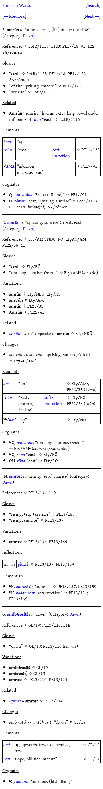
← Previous (14, 16)
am (8, 141)
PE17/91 (89, 166)
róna (21, 454)
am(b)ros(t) (17, 614)
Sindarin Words (16, 5)
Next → (92, 16)
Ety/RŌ (34, 266)
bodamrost (25, 593)
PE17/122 (77, 73)
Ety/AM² (72, 272)
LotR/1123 (37, 73)
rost (6, 759)
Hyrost (15, 701)
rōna (21, 461)
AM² (12, 420)
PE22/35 (35, 306)
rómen (19, 201)
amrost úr (24, 586)
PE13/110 (52, 646)
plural (23, 564)
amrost (15, 476)
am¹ (6, 744)
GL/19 (35, 646)
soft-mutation (61, 153)
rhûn (36, 119)
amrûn (13, 222)
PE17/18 (57, 73)
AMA (10, 166)
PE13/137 (54, 520)
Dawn (28, 35)
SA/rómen (19, 79)
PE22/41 (36, 312)
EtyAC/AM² (25, 361)
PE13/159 (65, 514)
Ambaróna (23, 194)
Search (93, 5)
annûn (14, 333)
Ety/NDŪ (35, 294)
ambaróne (25, 442)
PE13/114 (58, 679)
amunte (22, 781)
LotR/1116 (42, 92)
